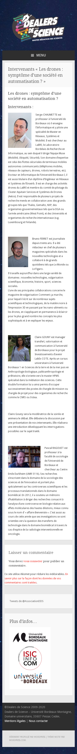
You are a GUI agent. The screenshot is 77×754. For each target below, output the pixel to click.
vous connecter (33, 561)
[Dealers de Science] (39, 43)
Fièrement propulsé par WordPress (27, 737)
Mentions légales (15, 721)
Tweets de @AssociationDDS (26, 601)
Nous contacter (38, 721)
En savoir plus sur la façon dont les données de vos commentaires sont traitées (36, 578)
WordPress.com (17, 740)
